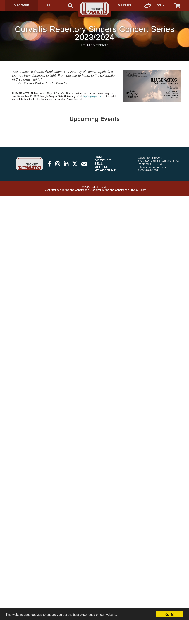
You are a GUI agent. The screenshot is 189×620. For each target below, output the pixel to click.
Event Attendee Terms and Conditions (65, 189)
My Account (105, 170)
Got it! (169, 614)
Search (70, 5)
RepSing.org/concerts (94, 96)
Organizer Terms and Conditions (108, 189)
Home (99, 157)
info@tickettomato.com (153, 167)
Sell (50, 5)
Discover (21, 5)
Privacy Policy (138, 189)
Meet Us (124, 5)
